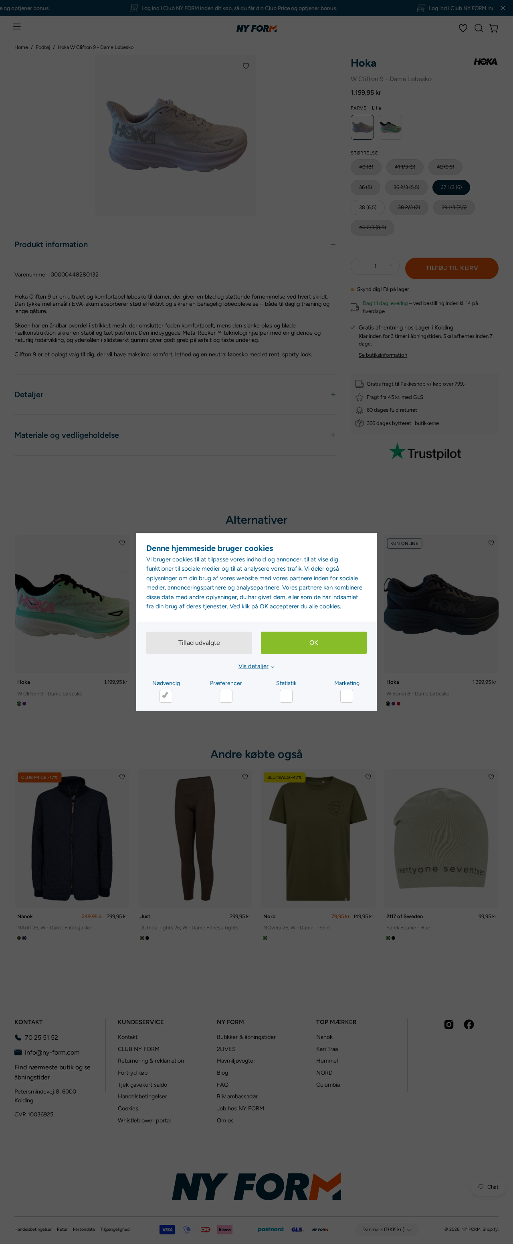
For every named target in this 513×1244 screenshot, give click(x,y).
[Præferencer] (226, 696)
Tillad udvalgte (199, 642)
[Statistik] (286, 696)
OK (313, 642)
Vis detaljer (253, 666)
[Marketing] (346, 696)
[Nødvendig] (166, 696)
